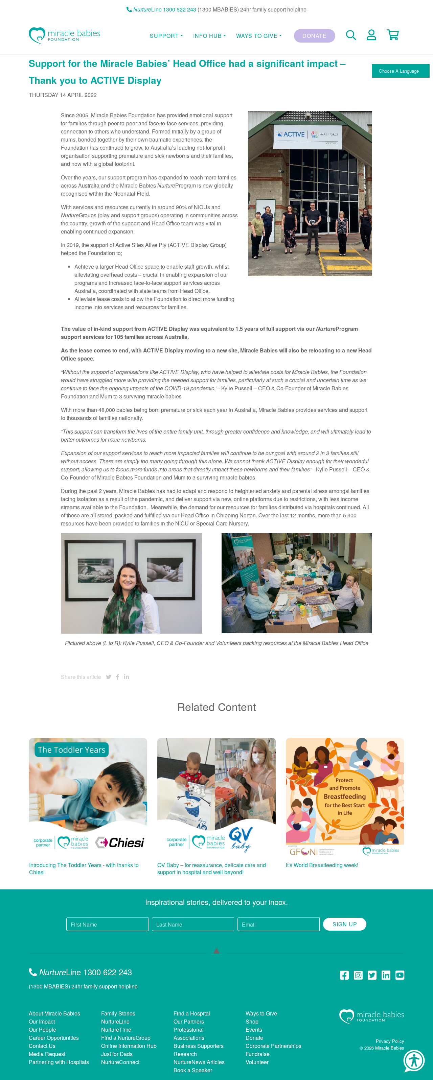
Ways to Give (261, 1013)
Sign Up (345, 924)
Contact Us (42, 1046)
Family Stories (118, 1013)
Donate (314, 36)
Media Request (47, 1054)
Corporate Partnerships (273, 1046)
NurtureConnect (120, 1062)
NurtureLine (115, 1021)
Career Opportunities (54, 1037)
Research (185, 1054)
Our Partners (189, 1021)
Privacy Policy (390, 1041)
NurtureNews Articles (199, 1062)
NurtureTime (116, 1029)
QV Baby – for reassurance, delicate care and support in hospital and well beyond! (211, 868)
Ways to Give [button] (257, 36)
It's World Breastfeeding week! (322, 865)
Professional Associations (189, 1033)
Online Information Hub (129, 1046)
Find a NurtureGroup (126, 1037)
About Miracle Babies (54, 1013)
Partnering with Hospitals (59, 1062)
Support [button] (164, 36)
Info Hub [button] (207, 36)
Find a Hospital (192, 1013)
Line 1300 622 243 (164, 9)
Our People (42, 1029)
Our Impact (42, 1021)
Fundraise (258, 1054)
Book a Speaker (193, 1070)
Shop (252, 1021)
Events (254, 1029)
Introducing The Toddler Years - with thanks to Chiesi (84, 868)
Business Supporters (199, 1046)
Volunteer (257, 1062)
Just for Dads (117, 1054)
